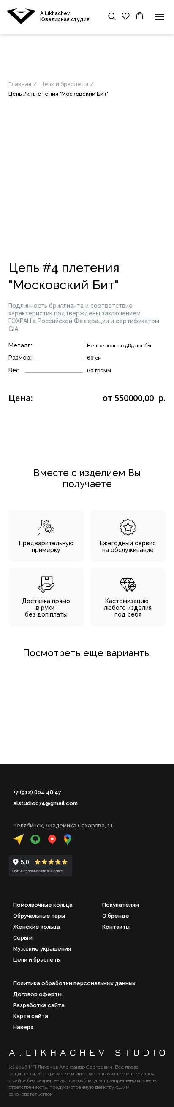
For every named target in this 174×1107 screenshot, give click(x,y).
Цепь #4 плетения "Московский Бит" (58, 94)
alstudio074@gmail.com (45, 803)
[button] (112, 16)
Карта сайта (30, 1016)
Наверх (23, 1027)
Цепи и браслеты (64, 84)
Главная (19, 84)
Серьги (23, 938)
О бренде (115, 916)
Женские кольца (36, 927)
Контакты (116, 927)
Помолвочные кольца (43, 905)
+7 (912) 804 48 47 (37, 792)
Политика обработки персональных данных (74, 983)
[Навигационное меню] (159, 17)
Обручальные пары (39, 916)
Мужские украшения (42, 948)
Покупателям (120, 905)
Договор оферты (37, 994)
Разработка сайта (39, 1005)
